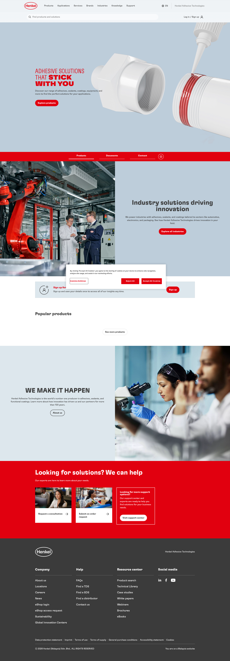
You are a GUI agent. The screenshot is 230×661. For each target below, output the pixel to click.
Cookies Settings (78, 281)
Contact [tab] (142, 156)
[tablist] (112, 156)
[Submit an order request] (94, 505)
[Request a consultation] (53, 505)
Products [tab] (81, 156)
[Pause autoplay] (161, 157)
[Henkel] (43, 552)
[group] (115, 91)
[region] (116, 276)
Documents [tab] (112, 156)
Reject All (130, 281)
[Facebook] (166, 580)
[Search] (30, 17)
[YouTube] (173, 580)
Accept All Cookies (151, 281)
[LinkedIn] (159, 580)
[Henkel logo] (31, 5)
